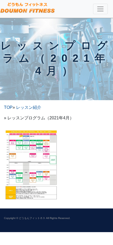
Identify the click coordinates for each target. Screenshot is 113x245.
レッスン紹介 (28, 107)
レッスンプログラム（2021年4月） (57, 58)
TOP (8, 107)
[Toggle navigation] (100, 9)
